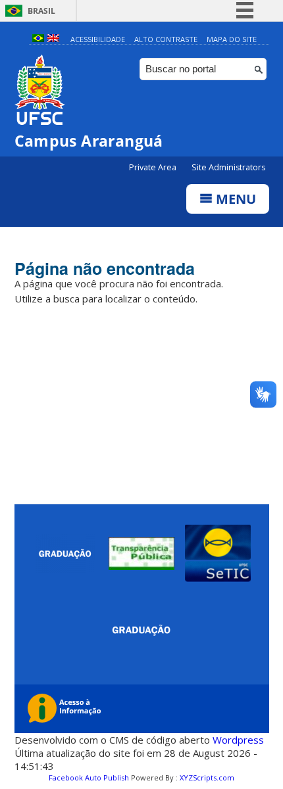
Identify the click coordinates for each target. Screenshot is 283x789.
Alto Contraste (165, 39)
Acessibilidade (97, 39)
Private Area (153, 167)
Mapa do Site (232, 39)
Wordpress (238, 739)
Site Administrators (228, 167)
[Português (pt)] (38, 39)
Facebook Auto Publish (89, 777)
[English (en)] (53, 39)
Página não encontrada (104, 268)
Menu (234, 199)
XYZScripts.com (207, 777)
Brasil (41, 10)
